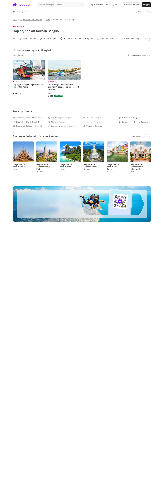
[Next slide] (149, 38)
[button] (20, 12)
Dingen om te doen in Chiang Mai (43, 166)
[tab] (14, 38)
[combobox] (60, 4)
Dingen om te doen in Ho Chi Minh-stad (136, 166)
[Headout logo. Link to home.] (21, 4)
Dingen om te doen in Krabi (66, 165)
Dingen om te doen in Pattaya (20, 165)
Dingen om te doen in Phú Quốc (113, 166)
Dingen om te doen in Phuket (90, 165)
